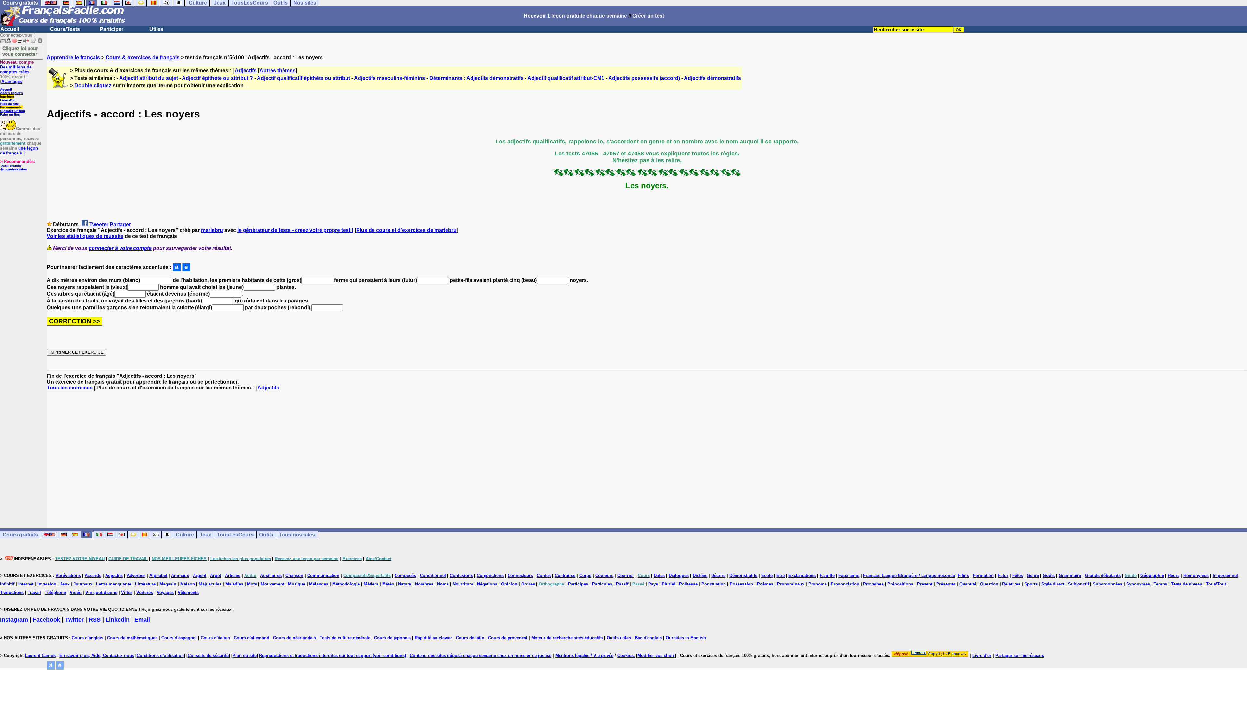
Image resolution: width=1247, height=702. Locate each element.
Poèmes (765, 584)
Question (989, 584)
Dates (659, 575)
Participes (578, 584)
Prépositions (900, 584)
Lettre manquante (113, 584)
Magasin (167, 584)
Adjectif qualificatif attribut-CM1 (565, 78)
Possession (741, 584)
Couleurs (604, 575)
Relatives (1011, 584)
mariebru (212, 230)
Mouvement (272, 584)
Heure (1173, 575)
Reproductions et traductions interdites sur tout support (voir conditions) (332, 655)
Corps (585, 575)
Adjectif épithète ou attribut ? (217, 78)
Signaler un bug (12, 111)
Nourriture (463, 584)
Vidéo (76, 592)
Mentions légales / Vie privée (584, 655)
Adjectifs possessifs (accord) (644, 78)
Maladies (234, 584)
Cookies (625, 655)
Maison (187, 584)
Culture (185, 534)
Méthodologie (346, 584)
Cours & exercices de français (143, 57)
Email (142, 619)
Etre (780, 575)
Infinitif (7, 584)
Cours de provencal (507, 637)
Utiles (156, 29)
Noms (443, 584)
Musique (296, 584)
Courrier (625, 575)
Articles (232, 575)
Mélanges (318, 584)
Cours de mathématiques (132, 637)
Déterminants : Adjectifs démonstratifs (476, 78)
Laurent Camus (40, 655)
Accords (93, 575)
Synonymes (1138, 584)
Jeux (205, 534)
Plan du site (9, 103)
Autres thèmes (277, 70)
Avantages (11, 81)
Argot (215, 575)
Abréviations (68, 575)
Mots (252, 584)
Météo (388, 584)
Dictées (700, 575)
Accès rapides (11, 93)
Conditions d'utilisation (160, 655)
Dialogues (679, 575)
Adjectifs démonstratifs (712, 78)
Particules (602, 584)
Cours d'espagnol (179, 637)
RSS (95, 619)
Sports (1031, 584)
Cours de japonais (392, 637)
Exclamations (802, 575)
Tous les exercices (70, 387)
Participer (111, 29)
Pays (653, 584)
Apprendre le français (73, 57)
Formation (983, 575)
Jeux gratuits (11, 165)
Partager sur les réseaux (1019, 655)
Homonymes (1196, 575)
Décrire (718, 575)
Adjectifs (246, 70)
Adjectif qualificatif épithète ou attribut (303, 78)
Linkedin (118, 619)
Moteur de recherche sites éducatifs (567, 637)
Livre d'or (7, 100)
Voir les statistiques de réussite (85, 236)
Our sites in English (686, 637)
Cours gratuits (20, 534)
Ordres (528, 584)
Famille (827, 575)
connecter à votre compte (120, 248)
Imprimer (7, 96)
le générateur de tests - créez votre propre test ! (295, 230)
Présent (924, 584)
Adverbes (136, 575)
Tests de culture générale (345, 637)
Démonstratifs (743, 575)
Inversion (46, 584)
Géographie (1152, 575)
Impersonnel (1225, 575)
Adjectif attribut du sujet (148, 78)
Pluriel (668, 584)
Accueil (9, 29)
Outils (266, 534)
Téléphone (55, 592)
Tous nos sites (297, 534)
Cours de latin (470, 637)
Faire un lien (10, 114)
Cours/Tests (65, 29)
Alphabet (158, 575)
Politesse (688, 584)
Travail (34, 592)
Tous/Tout (1216, 584)
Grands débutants (1103, 575)
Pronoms (817, 584)
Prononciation (845, 584)
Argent (199, 575)
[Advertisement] (647, 453)
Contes (544, 575)
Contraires (565, 575)
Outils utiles (619, 637)
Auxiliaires (271, 575)
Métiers (371, 584)
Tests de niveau (1186, 584)
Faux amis (848, 575)
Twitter (74, 619)
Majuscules (210, 584)
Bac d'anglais (648, 637)
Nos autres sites (14, 169)
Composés (405, 575)
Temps (1160, 584)
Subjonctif (1078, 584)
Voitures (144, 592)
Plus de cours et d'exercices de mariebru (406, 230)
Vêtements (188, 592)
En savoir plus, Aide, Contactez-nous (96, 655)
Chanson (294, 575)
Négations (487, 584)
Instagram (14, 619)
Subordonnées (1107, 584)
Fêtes (1017, 575)
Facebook (46, 619)
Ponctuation (713, 584)
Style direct (1052, 584)
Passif (622, 584)
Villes (126, 592)
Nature (404, 584)
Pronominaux (790, 584)
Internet (25, 584)
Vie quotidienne (101, 592)
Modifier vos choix (656, 655)
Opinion (509, 584)
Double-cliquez (92, 85)
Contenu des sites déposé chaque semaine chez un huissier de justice (480, 655)
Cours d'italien (215, 637)
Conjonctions (490, 575)
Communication (323, 575)
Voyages (165, 592)
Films (963, 575)
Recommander (11, 107)
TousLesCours (235, 534)
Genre (1033, 575)
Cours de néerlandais (294, 637)
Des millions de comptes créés (17, 67)
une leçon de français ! (19, 150)
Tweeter (98, 224)
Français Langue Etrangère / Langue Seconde (909, 575)
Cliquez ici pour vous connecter (20, 50)
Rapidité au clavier (433, 637)
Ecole (767, 575)
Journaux (82, 584)
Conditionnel (433, 575)
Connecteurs (520, 575)
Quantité (967, 584)
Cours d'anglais (87, 637)
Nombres (424, 584)
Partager (120, 224)
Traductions (12, 592)
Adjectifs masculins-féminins (389, 78)
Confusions (461, 575)
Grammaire (1070, 575)
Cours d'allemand (251, 637)
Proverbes (873, 584)
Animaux (180, 575)
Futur (1003, 575)
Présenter (945, 584)
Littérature (145, 584)
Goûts (1049, 575)
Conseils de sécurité (208, 655)
